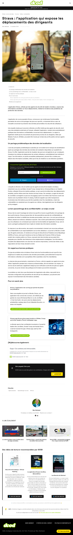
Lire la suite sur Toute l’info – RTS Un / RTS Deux (25, 309)
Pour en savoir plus (13, 95)
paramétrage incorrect (23, 390)
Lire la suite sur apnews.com (20, 335)
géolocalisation (12, 390)
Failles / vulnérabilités (25, 14)
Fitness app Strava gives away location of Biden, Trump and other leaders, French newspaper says (32, 99)
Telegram (24, 180)
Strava (32, 390)
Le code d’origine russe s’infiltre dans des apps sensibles (13, 440)
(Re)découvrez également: (15, 101)
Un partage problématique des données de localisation (22, 89)
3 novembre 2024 (14, 26)
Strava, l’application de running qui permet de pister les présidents (24, 97)
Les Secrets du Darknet (59, 475)
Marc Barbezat (5, 26)
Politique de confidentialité (63, 523)
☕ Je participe (57, 374)
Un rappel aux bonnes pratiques (16, 93)
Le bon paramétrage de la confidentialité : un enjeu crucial (22, 91)
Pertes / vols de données (8, 14)
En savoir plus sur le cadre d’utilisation (51, 512)
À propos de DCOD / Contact (44, 523)
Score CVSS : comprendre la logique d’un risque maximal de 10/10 (60, 440)
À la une (17, 14)
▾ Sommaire (11, 86)
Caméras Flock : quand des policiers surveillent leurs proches (36, 440)
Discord (51, 180)
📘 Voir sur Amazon (14, 496)
